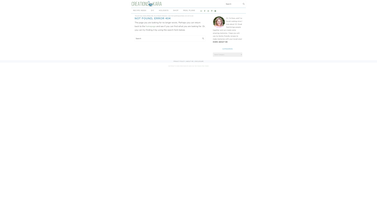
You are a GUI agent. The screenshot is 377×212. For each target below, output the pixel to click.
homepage (151, 26)
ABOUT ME (190, 61)
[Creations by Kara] (146, 5)
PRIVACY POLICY (179, 61)
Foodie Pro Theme (203, 66)
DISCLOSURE (199, 61)
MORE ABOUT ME (220, 42)
